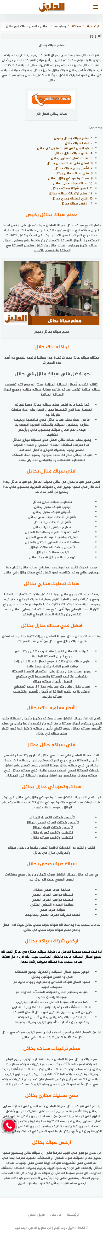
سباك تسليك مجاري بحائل (71, 158)
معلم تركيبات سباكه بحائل (70, 193)
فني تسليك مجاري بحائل (72, 198)
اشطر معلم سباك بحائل (73, 168)
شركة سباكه (46, 952)
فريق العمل (36, 1215)
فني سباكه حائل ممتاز (74, 173)
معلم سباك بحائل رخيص (73, 138)
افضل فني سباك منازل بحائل (69, 163)
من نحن (55, 1215)
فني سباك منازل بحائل (73, 153)
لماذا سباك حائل (78, 143)
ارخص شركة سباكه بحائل (72, 188)
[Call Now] (9, 1126)
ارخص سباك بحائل (76, 203)
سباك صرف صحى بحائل (72, 183)
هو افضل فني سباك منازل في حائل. (64, 148)
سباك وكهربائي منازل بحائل (70, 178)
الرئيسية (73, 1215)
